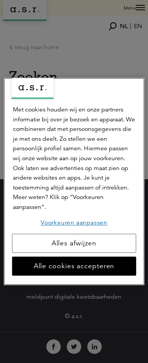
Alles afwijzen (74, 243)
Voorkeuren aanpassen (74, 222)
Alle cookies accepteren (74, 266)
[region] (74, 181)
